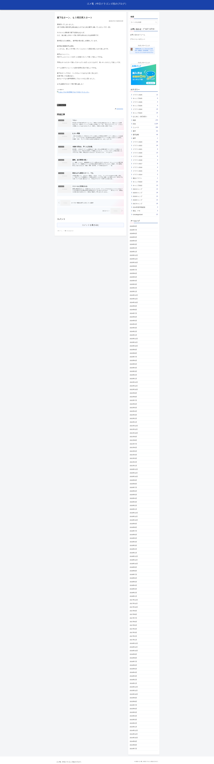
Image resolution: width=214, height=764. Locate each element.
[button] (156, 22)
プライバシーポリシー (137, 39)
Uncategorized (62, 105)
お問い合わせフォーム (137, 35)
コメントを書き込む (90, 225)
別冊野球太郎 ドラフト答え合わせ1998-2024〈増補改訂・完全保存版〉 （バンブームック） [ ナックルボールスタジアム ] (144, 50)
